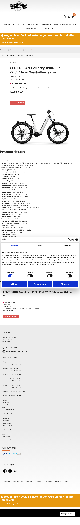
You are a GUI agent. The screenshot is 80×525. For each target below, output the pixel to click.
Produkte (8, 25)
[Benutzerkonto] (69, 17)
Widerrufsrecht (7, 425)
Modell (5, 55)
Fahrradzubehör (18, 482)
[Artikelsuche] (65, 17)
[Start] (0, 50)
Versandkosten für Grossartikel (38, 88)
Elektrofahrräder (19, 50)
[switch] (30, 275)
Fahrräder (7, 50)
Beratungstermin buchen (65, 25)
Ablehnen (14, 284)
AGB (3, 407)
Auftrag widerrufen (67, 514)
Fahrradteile (29, 482)
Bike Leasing (29, 29)
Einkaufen (45, 25)
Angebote (21, 25)
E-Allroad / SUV (33, 50)
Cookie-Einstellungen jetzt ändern (13, 42)
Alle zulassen (65, 284)
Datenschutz (6, 405)
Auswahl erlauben (40, 284)
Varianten (29, 55)
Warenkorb (33, 25)
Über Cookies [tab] (66, 245)
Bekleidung (39, 482)
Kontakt (4, 400)
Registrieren (6, 436)
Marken (66, 482)
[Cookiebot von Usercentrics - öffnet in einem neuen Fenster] (69, 239)
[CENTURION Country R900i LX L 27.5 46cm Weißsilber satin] (40, 127)
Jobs (54, 29)
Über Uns (43, 29)
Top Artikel (5, 421)
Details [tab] (40, 245)
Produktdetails (16, 55)
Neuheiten (58, 482)
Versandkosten (6, 423)
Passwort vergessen (8, 439)
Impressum (5, 402)
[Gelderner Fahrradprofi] (18, 6)
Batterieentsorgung (8, 409)
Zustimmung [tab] (14, 245)
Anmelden (5, 434)
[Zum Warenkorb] (73, 17)
